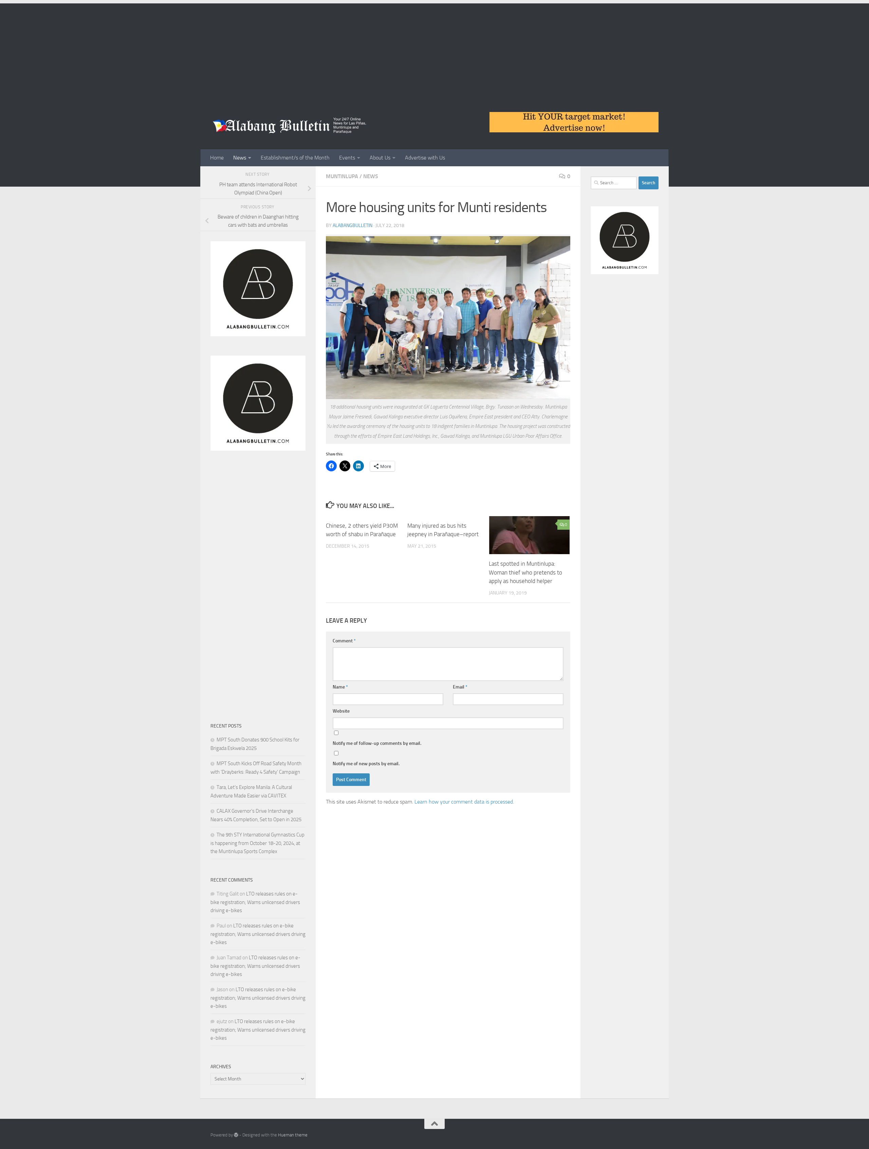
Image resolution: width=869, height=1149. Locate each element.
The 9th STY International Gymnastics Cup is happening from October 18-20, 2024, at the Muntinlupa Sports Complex (257, 843)
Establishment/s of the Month (295, 157)
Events (347, 157)
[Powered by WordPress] (236, 1135)
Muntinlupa (342, 176)
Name (340, 687)
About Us (380, 157)
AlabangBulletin (352, 225)
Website (341, 711)
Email (460, 687)
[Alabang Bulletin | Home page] (289, 125)
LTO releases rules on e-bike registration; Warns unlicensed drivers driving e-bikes (255, 902)
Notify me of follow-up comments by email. (377, 743)
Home (217, 157)
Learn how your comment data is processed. (464, 801)
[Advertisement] (434, 50)
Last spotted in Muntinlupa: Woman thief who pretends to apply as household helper (525, 573)
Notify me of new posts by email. (366, 764)
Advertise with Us (425, 157)
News (239, 157)
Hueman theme (293, 1134)
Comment (344, 641)
